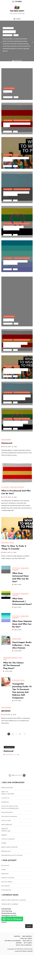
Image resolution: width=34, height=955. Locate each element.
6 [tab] (21, 60)
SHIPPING (17, 936)
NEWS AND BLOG (6, 824)
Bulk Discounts (6, 851)
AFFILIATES (4, 829)
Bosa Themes (28, 951)
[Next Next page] (24, 734)
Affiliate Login (5, 831)
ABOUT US (4, 792)
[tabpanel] (17, 42)
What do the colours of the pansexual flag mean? (13, 665)
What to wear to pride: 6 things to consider (15, 371)
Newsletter (5, 802)
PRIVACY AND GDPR (7, 794)
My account (5, 865)
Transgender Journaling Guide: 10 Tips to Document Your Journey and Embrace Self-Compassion (22, 690)
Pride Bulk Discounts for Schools (11, 855)
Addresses (5, 873)
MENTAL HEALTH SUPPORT (9, 847)
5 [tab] (19, 60)
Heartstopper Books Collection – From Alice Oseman (22, 645)
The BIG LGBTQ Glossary (22, 120)
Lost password (6, 890)
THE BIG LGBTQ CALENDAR (9, 904)
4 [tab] (17, 60)
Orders (3, 869)
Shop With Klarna (7, 812)
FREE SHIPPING (27, 936)
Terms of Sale (6, 820)
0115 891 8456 (6, 909)
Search (4, 922)
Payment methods (7, 878)
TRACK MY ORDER (26, 938)
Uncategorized (8, 28)
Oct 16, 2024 (8, 131)
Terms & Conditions (8, 839)
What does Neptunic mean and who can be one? (15, 262)
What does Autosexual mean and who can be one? (16, 193)
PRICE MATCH (27, 941)
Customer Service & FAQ (9, 806)
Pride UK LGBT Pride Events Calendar (13, 900)
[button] (17, 19)
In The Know (8, 120)
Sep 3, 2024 (8, 200)
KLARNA (3, 843)
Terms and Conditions (24, 945)
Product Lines (16, 639)
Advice (16, 155)
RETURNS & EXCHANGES (13, 941)
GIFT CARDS (28, 943)
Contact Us (5, 798)
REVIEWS (5, 710)
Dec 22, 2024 (8, 35)
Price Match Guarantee (9, 816)
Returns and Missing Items (10, 808)
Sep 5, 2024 (8, 166)
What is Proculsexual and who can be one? (15, 345)
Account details (6, 882)
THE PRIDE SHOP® (17, 11)
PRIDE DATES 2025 (7, 788)
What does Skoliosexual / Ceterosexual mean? (13, 228)
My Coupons (5, 886)
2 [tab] (14, 60)
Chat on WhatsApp (14, 919)
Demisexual (9, 31)
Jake (16, 35)
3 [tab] (16, 60)
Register (4, 835)
